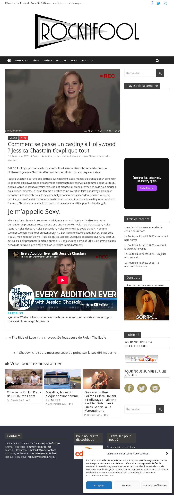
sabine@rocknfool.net (48, 443)
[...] (54, 456)
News (23, 137)
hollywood (75, 156)
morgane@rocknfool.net (43, 453)
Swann (36, 156)
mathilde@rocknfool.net (43, 450)
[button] (167, 453)
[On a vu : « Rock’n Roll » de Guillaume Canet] (24, 371)
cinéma (65, 156)
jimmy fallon (104, 156)
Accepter (99, 485)
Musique (20, 60)
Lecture (61, 60)
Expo (74, 60)
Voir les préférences (155, 485)
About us (87, 60)
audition (49, 156)
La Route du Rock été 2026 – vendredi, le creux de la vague (49, 3)
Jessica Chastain (89, 156)
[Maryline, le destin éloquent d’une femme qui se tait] (62, 371)
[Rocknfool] (87, 31)
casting (57, 156)
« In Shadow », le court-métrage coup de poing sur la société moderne (66, 352)
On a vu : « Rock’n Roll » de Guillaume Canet (24, 394)
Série (35, 60)
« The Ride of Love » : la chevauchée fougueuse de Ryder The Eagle (55, 337)
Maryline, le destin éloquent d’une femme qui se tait (62, 396)
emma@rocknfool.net (39, 446)
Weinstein (12, 160)
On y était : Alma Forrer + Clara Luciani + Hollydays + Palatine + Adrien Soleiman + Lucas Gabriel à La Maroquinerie (100, 401)
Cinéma (47, 60)
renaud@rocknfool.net (40, 456)
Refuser (127, 485)
